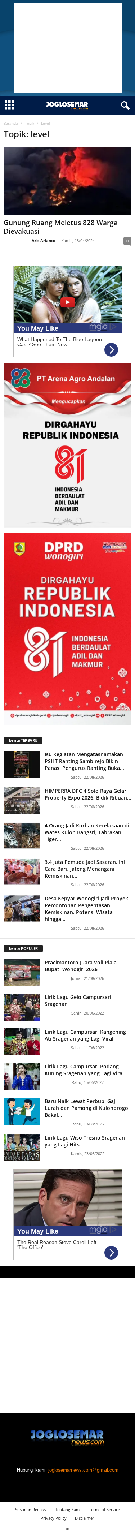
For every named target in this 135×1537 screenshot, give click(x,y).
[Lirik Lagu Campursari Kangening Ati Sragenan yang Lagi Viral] (22, 1041)
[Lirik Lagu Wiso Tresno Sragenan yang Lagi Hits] (22, 1147)
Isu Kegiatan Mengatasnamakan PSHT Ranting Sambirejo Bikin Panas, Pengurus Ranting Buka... (84, 761)
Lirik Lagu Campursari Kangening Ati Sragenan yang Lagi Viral (85, 1035)
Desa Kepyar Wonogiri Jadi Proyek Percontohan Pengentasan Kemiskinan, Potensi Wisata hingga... (86, 908)
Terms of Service (104, 1509)
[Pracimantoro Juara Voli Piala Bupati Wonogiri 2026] (22, 972)
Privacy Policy (54, 1518)
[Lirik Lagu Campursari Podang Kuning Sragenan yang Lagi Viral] (22, 1076)
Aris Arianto (43, 240)
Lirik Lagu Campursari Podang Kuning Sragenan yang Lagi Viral (84, 1070)
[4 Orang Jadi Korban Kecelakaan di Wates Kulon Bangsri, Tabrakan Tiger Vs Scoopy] (22, 835)
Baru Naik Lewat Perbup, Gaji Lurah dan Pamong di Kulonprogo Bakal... (86, 1108)
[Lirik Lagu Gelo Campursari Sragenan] (22, 1007)
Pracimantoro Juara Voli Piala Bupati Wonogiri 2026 (81, 966)
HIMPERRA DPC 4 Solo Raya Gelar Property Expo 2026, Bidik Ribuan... (88, 794)
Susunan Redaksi (31, 1509)
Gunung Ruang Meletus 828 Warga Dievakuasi (61, 227)
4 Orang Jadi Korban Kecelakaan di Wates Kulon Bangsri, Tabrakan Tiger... (87, 832)
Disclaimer (84, 1518)
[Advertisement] (68, 48)
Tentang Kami (68, 1509)
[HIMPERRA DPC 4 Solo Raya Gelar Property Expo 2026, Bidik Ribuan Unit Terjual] (22, 800)
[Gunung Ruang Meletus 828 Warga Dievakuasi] (67, 181)
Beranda (11, 123)
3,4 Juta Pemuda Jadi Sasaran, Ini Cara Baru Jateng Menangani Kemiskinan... (85, 868)
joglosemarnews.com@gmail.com (83, 1470)
